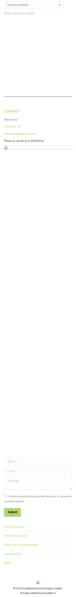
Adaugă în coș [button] (20, 79)
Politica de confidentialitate (21, 545)
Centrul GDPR (12, 554)
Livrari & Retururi (14, 526)
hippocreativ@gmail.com (20, 133)
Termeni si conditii (15, 535)
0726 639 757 (12, 126)
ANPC (8, 563)
